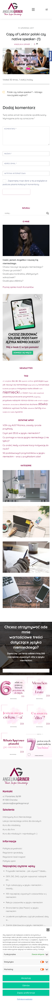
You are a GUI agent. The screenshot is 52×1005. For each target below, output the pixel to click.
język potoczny (33, 385)
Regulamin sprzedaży (13, 852)
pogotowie (40, 393)
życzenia (19, 412)
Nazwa (8, 153)
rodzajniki (16, 400)
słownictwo (24, 404)
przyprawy (37, 397)
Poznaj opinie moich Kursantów (18, 287)
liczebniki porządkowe (10, 389)
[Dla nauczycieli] (26, 592)
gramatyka (38, 381)
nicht (40, 389)
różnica (24, 400)
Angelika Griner (22, 44)
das (13, 381)
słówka (43, 404)
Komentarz (10, 129)
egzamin (24, 381)
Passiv (31, 393)
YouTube (23, 408)
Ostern (25, 393)
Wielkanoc (7, 408)
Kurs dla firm (9, 829)
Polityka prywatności (24, 999)
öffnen (44, 408)
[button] (48, 929)
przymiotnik (28, 396)
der (16, 381)
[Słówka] (26, 521)
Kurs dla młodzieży (11, 825)
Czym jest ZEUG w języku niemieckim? (21, 433)
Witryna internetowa (15, 173)
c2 (3, 381)
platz (35, 393)
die (20, 381)
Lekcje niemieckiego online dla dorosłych (22, 821)
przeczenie (18, 396)
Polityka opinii (9, 861)
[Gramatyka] (26, 557)
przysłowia (7, 400)
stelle (35, 400)
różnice (30, 400)
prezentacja (8, 396)
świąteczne (6, 412)
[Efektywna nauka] (26, 486)
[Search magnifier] (47, 213)
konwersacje (44, 385)
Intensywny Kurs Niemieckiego (17, 817)
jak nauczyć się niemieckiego (15, 385)
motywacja (22, 388)
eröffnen (30, 381)
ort (21, 393)
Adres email (10, 163)
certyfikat (8, 381)
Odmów (26, 985)
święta (12, 412)
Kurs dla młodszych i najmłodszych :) (20, 833)
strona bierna (15, 404)
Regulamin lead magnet (14, 857)
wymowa (15, 408)
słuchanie (34, 404)
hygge (46, 381)
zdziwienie (31, 408)
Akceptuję (26, 978)
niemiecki (11, 392)
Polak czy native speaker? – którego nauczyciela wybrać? (24, 93)
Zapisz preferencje (26, 993)
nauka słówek (33, 388)
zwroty (38, 408)
